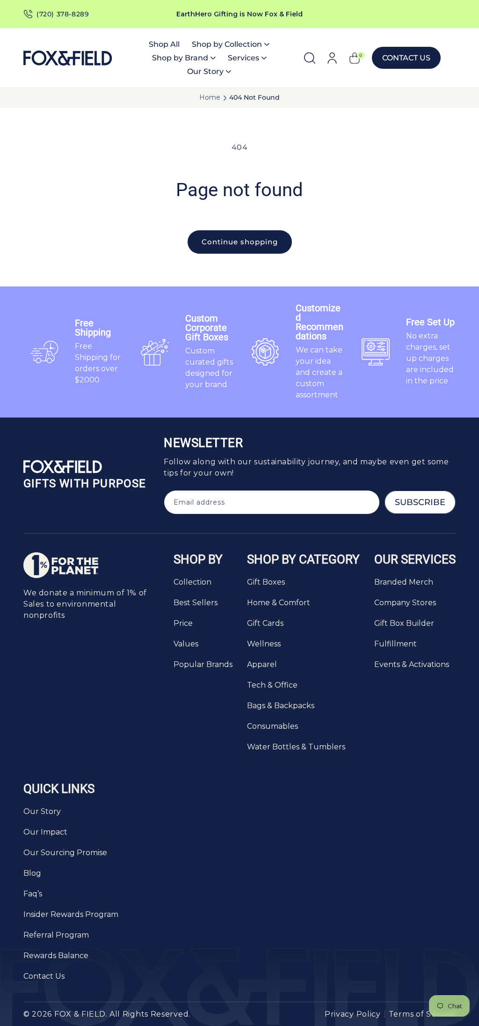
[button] (231, 44)
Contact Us (406, 57)
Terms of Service (422, 1014)
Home (209, 97)
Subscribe (420, 502)
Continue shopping (240, 241)
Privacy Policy (353, 1014)
